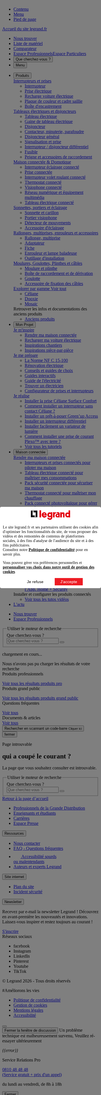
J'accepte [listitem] (68, 581)
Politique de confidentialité (52, 550)
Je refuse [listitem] (35, 581)
